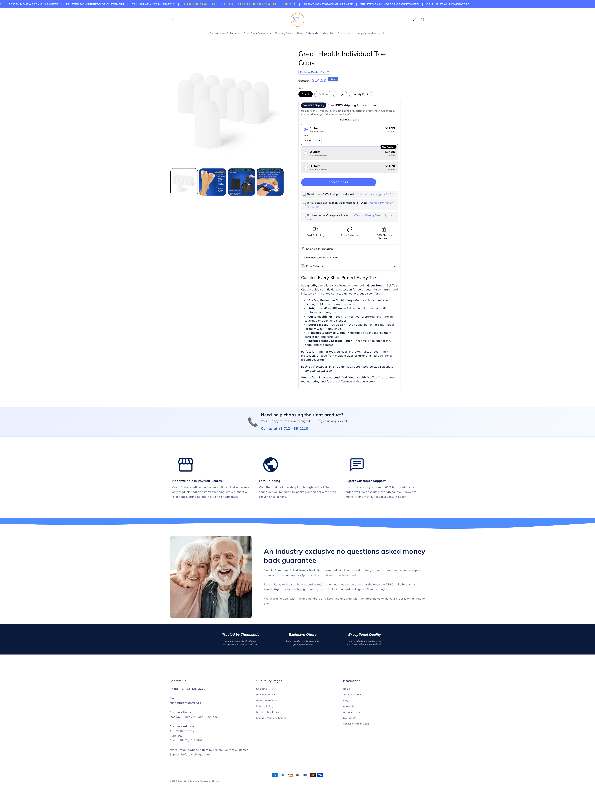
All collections (351, 712)
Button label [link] (297, 513)
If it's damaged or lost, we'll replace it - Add (350, 204)
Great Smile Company (188, 781)
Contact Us (349, 717)
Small (305, 94)
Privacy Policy (264, 706)
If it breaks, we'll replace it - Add (349, 217)
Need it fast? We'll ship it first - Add (350, 194)
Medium (323, 94)
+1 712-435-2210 (192, 688)
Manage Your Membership (271, 717)
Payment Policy (265, 694)
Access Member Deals (356, 723)
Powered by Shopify (209, 781)
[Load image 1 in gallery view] (184, 181)
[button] (173, 19)
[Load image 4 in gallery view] (270, 181)
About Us (348, 706)
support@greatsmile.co (185, 702)
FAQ (345, 700)
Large (340, 94)
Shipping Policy (265, 688)
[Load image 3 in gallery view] (241, 181)
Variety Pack (360, 94)
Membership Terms (267, 712)
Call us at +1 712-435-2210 (284, 428)
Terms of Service (353, 694)
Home (346, 688)
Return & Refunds (266, 700)
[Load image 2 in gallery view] (212, 181)
